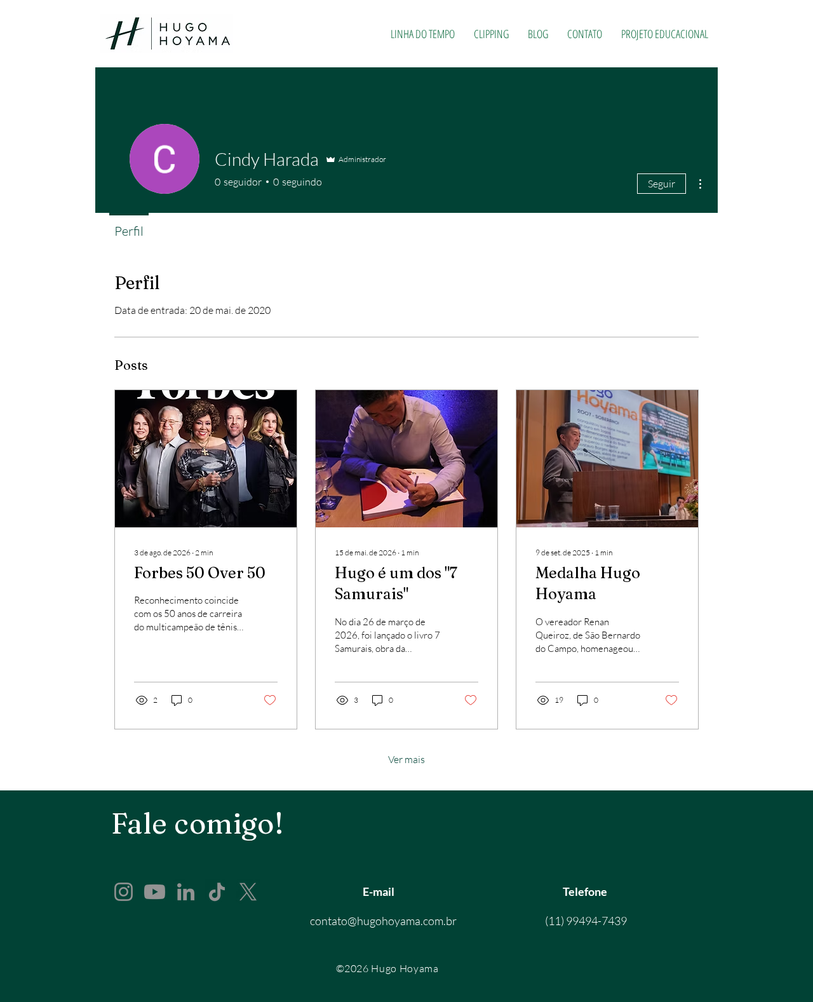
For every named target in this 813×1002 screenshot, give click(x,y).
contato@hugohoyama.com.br (383, 921)
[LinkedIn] (185, 891)
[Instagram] (123, 891)
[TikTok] (217, 891)
